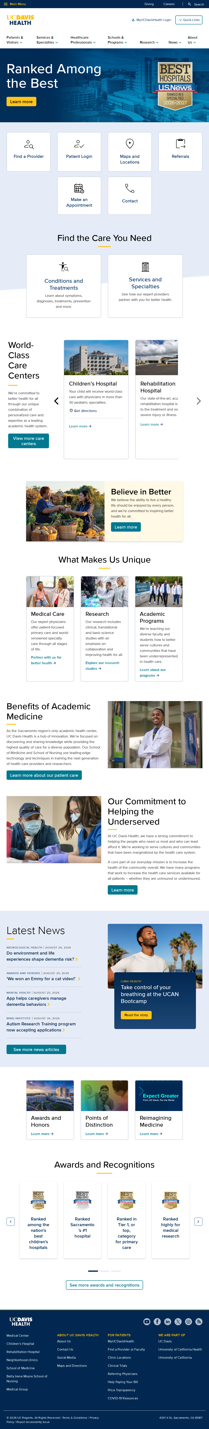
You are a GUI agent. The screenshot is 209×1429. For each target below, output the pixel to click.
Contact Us (65, 1349)
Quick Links (191, 19)
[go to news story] (155, 956)
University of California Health (180, 1349)
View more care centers (28, 441)
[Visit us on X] (176, 1321)
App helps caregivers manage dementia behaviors (36, 1001)
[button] (57, 401)
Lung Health (131, 981)
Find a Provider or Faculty (126, 1349)
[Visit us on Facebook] (155, 1321)
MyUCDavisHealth (121, 1341)
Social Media (66, 1357)
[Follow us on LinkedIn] (166, 1321)
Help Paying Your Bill (123, 1382)
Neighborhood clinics (22, 1360)
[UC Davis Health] (22, 20)
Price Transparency (121, 1390)
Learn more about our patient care (44, 775)
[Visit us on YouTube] (146, 1321)
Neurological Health (24, 947)
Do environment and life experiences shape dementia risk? (40, 956)
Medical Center (18, 1335)
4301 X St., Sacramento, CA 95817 (180, 1418)
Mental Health (18, 993)
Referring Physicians (122, 1373)
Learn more (21, 101)
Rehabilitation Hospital (86, 386)
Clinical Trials (117, 1365)
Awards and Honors (23, 973)
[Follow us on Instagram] (187, 1321)
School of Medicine (21, 1368)
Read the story (136, 1015)
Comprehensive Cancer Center (160, 386)
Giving (149, 4)
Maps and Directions (72, 1365)
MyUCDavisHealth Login (151, 19)
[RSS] (197, 1321)
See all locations (159, 428)
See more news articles (36, 1049)
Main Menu (14, 4)
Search (196, 4)
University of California (175, 1357)
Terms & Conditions (74, 1418)
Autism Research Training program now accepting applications (41, 1026)
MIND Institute (19, 1018)
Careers (169, 4)
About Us (64, 1341)
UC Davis (165, 1341)
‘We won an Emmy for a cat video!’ (42, 978)
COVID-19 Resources (123, 1398)
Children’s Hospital (20, 1343)
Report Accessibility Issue (33, 1422)
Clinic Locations (119, 1357)
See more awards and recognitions (104, 1285)
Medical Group (17, 1389)
